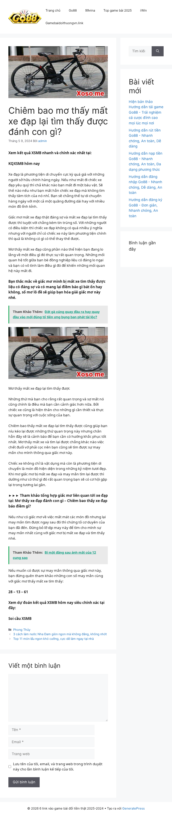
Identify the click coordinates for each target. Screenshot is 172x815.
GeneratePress (133, 808)
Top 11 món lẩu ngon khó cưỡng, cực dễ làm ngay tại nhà (53, 638)
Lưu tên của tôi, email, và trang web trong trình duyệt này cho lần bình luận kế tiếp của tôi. (57, 766)
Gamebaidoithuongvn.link (64, 23)
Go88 (73, 10)
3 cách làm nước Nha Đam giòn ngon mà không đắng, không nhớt (60, 634)
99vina (90, 10)
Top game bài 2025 (117, 10)
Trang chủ (53, 10)
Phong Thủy (21, 629)
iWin (143, 10)
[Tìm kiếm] (158, 51)
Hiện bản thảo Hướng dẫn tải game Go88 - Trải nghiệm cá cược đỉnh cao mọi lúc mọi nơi (146, 112)
